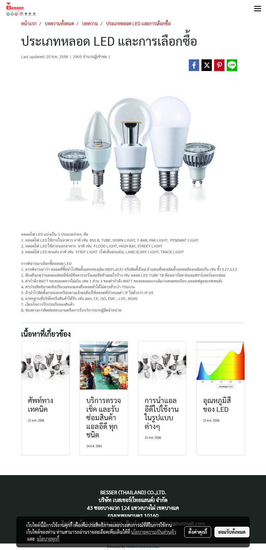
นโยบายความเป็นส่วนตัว (153, 532)
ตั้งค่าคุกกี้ (197, 532)
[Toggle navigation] (257, 9)
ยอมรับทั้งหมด (232, 532)
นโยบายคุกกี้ (48, 539)
